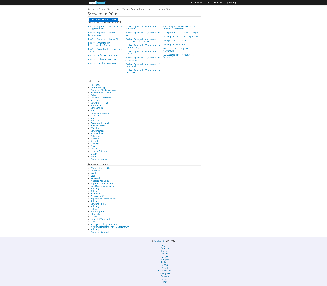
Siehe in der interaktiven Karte (104, 20)
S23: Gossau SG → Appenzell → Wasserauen (177, 49)
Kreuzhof (95, 148)
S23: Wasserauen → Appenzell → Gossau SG (178, 55)
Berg (93, 146)
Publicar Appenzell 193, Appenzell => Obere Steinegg (142, 46)
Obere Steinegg (98, 87)
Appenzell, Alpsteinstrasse (103, 90)
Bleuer (94, 110)
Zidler (93, 95)
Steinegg (95, 143)
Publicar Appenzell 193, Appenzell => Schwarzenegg (142, 58)
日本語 (165, 265)
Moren (94, 118)
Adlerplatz (95, 120)
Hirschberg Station (100, 113)
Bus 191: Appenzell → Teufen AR (103, 39)
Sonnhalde (96, 105)
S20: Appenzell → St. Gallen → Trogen (180, 32)
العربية (165, 245)
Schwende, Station (99, 102)
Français (165, 259)
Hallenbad (96, 84)
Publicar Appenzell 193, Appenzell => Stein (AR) (142, 71)
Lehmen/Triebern (99, 151)
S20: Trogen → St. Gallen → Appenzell (180, 36)
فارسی (165, 256)
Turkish (164, 279)
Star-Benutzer (216, 2)
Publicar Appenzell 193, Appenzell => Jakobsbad (142, 27)
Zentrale (95, 115)
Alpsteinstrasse (98, 125)
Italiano (164, 262)
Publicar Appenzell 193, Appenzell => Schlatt (142, 52)
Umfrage (233, 2)
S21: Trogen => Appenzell (174, 44)
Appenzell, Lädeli (99, 158)
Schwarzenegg (97, 130)
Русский (165, 276)
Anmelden (198, 2)
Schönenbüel (97, 107)
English (164, 251)
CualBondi (159, 241)
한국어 (165, 267)
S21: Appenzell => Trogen (174, 40)
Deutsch (165, 248)
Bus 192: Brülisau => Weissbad (102, 59)
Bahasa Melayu (165, 270)
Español (165, 253)
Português (165, 273)
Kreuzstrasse (97, 100)
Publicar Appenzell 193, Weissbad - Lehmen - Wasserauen (179, 27)
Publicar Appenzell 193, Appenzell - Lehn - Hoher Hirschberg (142, 40)
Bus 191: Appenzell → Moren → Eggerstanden (103, 33)
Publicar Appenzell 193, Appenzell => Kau (142, 33)
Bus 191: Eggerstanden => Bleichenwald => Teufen (100, 44)
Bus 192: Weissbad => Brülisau (102, 63)
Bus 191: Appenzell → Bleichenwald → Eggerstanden (105, 27)
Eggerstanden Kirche (101, 92)
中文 (165, 281)
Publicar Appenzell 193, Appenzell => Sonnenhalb (142, 65)
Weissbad (95, 128)
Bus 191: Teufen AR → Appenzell (103, 55)
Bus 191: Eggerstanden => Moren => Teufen (105, 50)
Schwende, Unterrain (101, 97)
